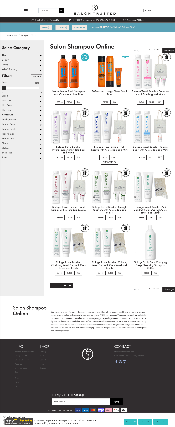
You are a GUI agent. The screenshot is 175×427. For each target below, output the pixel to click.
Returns (42, 355)
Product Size (8, 133)
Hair (4, 55)
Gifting (5, 64)
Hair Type (6, 110)
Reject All (145, 422)
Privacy (17, 382)
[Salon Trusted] (95, 9)
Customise (129, 422)
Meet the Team (21, 368)
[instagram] (124, 361)
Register (43, 368)
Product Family (9, 129)
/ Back (33, 35)
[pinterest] (120, 361)
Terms (17, 378)
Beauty (5, 59)
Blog (16, 372)
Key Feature (7, 114)
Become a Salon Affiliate (24, 351)
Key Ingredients (9, 119)
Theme (5, 157)
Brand (5, 95)
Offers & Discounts (22, 359)
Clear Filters (36, 76)
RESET (37, 83)
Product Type (8, 138)
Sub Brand (7, 152)
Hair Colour (7, 105)
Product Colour (9, 124)
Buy (78, 102)
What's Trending (9, 69)
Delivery (43, 351)
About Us (18, 363)
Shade (5, 143)
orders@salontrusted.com (124, 351)
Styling (5, 148)
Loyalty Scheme (21, 355)
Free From (6, 100)
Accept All (160, 422)
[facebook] (116, 361)
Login (42, 363)
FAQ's (17, 386)
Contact (43, 359)
